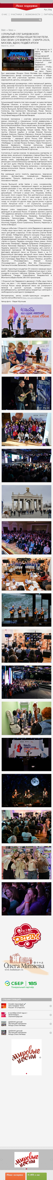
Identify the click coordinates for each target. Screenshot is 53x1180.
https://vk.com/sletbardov (32, 298)
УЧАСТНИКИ (16, 15)
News (10, 30)
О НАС (4, 15)
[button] (13, 1057)
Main (3, 30)
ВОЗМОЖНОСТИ (32, 15)
